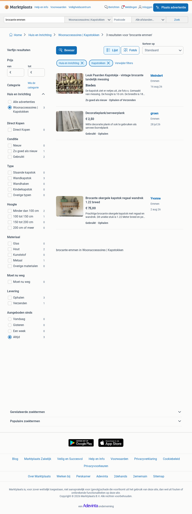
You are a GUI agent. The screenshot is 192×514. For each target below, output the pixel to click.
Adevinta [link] (102, 476)
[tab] (112, 50)
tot (29, 66)
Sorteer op (148, 43)
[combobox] (34, 19)
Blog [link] (15, 459)
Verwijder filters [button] (124, 63)
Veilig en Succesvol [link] (70, 459)
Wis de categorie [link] (33, 85)
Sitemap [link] (158, 476)
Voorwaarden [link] (58, 7)
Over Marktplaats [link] (39, 476)
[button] (128, 7)
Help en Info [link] (97, 459)
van (9, 66)
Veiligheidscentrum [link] (80, 7)
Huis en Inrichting (69, 63)
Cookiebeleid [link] (171, 459)
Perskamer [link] (83, 476)
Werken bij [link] (63, 476)
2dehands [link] (120, 476)
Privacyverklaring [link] (145, 459)
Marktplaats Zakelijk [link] (37, 459)
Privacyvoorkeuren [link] (96, 466)
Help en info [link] (41, 7)
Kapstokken (98, 63)
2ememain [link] (140, 476)
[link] (18, 7)
